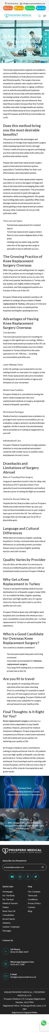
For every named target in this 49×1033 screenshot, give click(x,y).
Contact (31, 907)
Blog (24, 29)
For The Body (8, 895)
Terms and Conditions (33, 897)
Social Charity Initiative (8, 921)
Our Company (34, 891)
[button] (8, 8)
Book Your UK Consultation (8, 913)
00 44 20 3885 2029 (19, 952)
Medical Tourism (10, 903)
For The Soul (8, 899)
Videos (5, 907)
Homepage (7, 891)
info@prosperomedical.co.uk (34, 3)
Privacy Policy (34, 903)
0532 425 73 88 (17, 964)
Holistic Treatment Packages (11, 928)
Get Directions (12, 3)
